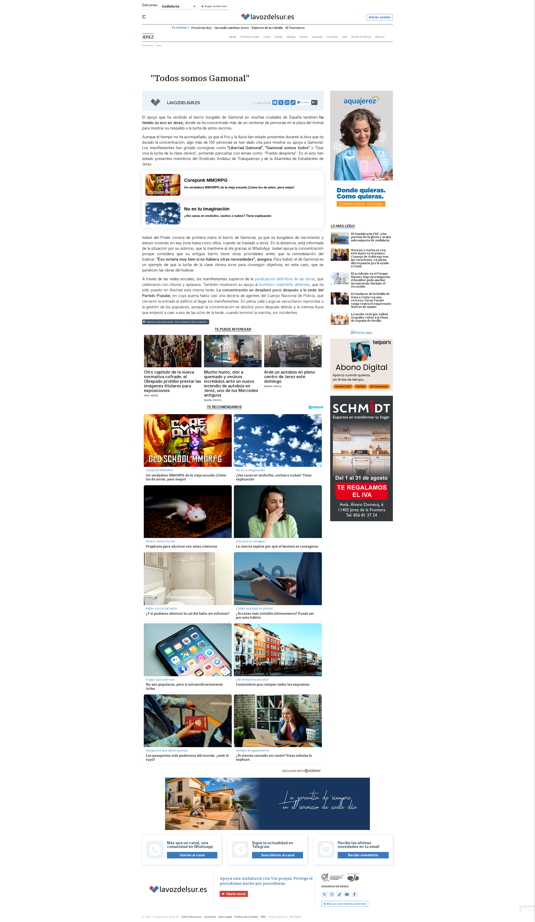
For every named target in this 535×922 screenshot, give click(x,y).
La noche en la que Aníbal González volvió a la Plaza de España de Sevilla (369, 318)
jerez (232, 36)
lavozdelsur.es (183, 103)
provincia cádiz (249, 36)
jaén (344, 36)
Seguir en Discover (216, 6)
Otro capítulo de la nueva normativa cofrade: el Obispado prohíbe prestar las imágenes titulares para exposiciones (172, 381)
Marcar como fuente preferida (346, 903)
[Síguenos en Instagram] (332, 894)
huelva (304, 36)
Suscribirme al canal (277, 855)
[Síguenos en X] (324, 894)
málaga (291, 36)
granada (317, 36)
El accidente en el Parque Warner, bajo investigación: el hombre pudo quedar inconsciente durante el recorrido (371, 280)
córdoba (332, 36)
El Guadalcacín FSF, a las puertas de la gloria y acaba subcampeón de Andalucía (371, 237)
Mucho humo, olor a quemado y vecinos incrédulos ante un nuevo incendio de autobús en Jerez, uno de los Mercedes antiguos (231, 383)
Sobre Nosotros (192, 916)
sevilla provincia (361, 36)
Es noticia (179, 27)
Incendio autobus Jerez (231, 27)
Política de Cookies (246, 916)
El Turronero (295, 27)
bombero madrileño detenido (284, 284)
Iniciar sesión (380, 17)
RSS (263, 916)
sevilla (279, 36)
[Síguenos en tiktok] (339, 894)
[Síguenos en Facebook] (354, 894)
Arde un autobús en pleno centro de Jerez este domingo (289, 377)
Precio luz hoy (201, 27)
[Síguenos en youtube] (347, 894)
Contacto (210, 916)
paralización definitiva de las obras (284, 279)
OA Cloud (295, 916)
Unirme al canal (192, 855)
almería (380, 36)
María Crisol (213, 400)
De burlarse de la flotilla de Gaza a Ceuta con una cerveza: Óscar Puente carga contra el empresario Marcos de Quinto (371, 300)
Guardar (305, 102)
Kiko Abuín (151, 395)
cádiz (267, 36)
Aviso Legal (225, 916)
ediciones (147, 45)
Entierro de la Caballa (267, 27)
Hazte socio (236, 894)
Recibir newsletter (363, 855)
